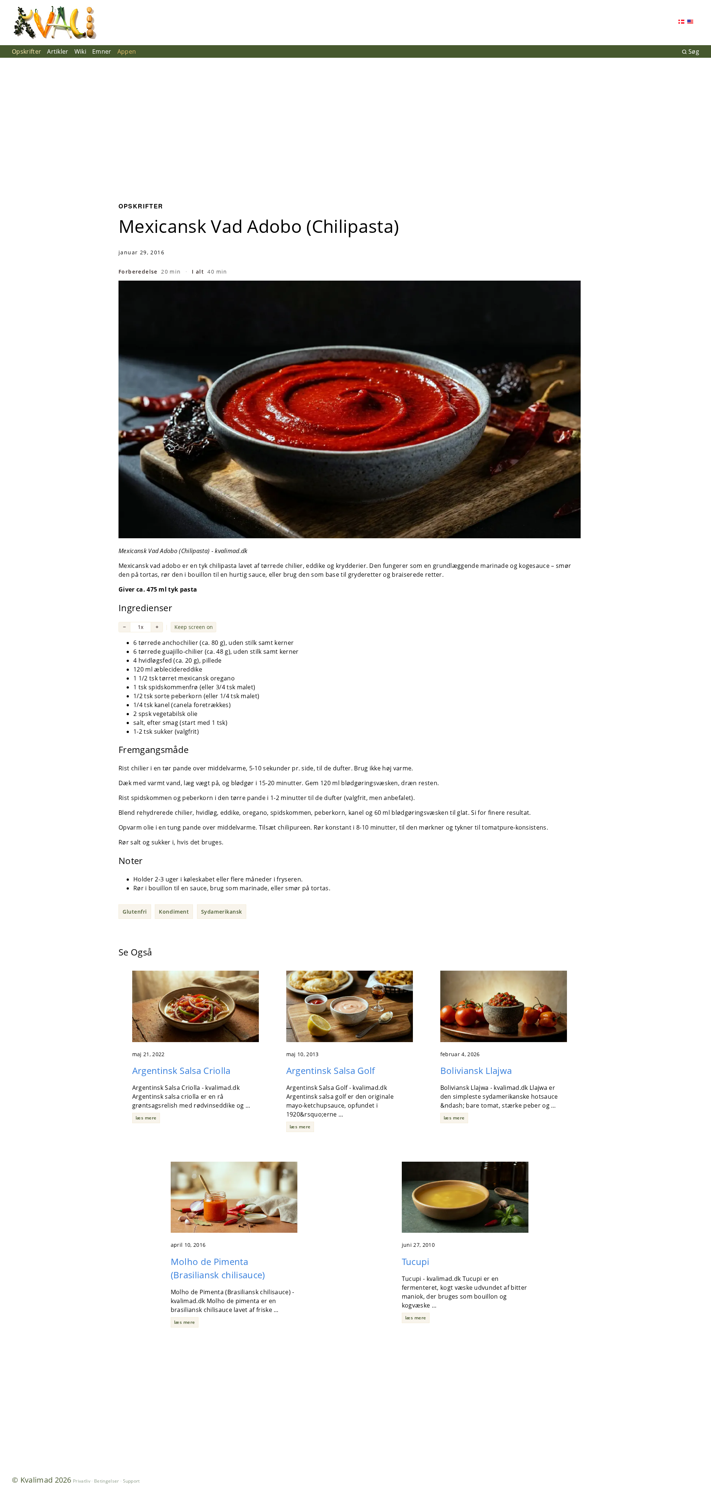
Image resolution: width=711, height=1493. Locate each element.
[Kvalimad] (54, 22)
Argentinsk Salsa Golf (330, 1070)
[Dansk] (681, 22)
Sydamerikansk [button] (221, 911)
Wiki (80, 51)
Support (131, 1481)
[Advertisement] (355, 124)
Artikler (58, 51)
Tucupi (416, 1261)
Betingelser (106, 1481)
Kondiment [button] (174, 911)
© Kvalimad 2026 (41, 1480)
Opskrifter (26, 51)
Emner (101, 51)
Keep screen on (193, 626)
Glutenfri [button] (135, 911)
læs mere (146, 1118)
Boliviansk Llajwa (476, 1070)
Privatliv (81, 1481)
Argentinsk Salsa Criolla (181, 1070)
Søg (693, 51)
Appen (126, 51)
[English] (690, 22)
